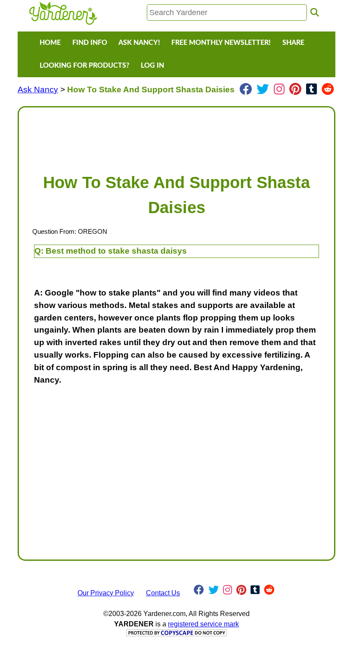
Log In (152, 65)
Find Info (89, 42)
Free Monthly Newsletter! (221, 42)
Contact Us (163, 593)
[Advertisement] (176, 135)
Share (293, 42)
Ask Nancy (38, 89)
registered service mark (203, 624)
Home (50, 42)
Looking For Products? (84, 65)
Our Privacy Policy (105, 593)
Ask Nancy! (139, 42)
